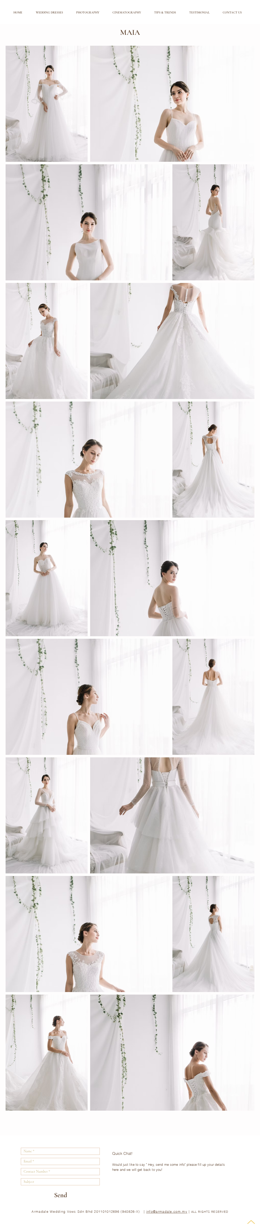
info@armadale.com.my (166, 1211)
